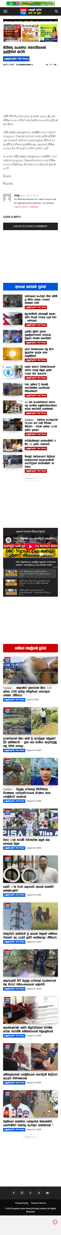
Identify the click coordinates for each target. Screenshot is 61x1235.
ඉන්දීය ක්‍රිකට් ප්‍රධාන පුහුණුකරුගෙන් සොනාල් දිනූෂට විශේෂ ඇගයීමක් (38, 335)
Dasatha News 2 (26, 64)
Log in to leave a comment (26, 207)
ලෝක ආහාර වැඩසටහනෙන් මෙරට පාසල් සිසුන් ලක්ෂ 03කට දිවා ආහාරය (40, 370)
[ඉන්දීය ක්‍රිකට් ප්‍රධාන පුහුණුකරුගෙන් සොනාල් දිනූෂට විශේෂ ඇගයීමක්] (12, 336)
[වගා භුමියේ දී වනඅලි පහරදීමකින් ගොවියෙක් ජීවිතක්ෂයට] (12, 389)
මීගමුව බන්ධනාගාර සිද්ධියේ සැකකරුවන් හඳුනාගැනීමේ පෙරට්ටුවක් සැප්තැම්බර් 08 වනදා (40, 461)
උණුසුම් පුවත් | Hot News (16, 58)
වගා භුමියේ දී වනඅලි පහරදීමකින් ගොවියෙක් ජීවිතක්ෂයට (37, 388)
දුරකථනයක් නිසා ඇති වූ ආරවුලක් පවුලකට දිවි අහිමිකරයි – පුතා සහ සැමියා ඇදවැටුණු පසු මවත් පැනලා (30, 742)
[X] (39, 1193)
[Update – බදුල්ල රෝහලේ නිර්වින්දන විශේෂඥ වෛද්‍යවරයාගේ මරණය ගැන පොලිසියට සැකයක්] (30, 771)
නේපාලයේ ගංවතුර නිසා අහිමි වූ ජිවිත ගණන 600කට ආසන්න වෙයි (41, 299)
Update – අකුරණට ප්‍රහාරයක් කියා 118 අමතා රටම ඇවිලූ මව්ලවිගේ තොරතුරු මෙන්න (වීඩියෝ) (27, 691)
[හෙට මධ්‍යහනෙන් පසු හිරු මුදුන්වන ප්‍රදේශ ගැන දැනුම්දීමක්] (12, 354)
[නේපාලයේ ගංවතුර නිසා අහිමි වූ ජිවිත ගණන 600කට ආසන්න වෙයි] (12, 301)
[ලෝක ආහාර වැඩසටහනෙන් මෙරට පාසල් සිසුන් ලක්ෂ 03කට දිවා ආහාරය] (12, 371)
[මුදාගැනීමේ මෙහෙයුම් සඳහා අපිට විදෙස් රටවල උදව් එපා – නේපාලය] (12, 318)
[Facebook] (13, 1193)
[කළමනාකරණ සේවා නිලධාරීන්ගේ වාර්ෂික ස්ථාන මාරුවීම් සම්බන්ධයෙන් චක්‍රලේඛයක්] (30, 1010)
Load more (29, 478)
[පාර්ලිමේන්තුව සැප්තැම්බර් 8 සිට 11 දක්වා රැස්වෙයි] (12, 445)
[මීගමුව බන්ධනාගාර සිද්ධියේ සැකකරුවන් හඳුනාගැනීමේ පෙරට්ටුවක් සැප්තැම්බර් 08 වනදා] (12, 461)
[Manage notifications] (55, 1221)
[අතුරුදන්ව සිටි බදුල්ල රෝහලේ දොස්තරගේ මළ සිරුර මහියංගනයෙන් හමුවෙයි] (30, 963)
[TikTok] (30, 1193)
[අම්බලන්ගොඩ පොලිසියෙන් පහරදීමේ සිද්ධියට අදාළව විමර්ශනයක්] (30, 1057)
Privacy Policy (21, 1203)
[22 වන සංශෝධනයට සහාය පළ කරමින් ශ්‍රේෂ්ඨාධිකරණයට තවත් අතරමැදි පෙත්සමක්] (12, 407)
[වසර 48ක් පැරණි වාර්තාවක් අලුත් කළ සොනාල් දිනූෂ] (30, 822)
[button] (5, 11)
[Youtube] (47, 1193)
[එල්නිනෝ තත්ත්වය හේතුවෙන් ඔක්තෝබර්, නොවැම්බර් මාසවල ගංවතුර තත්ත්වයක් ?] (30, 1104)
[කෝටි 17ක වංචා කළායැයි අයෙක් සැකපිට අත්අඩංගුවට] (30, 869)
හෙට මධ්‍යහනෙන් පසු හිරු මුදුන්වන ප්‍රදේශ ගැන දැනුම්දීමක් (39, 352)
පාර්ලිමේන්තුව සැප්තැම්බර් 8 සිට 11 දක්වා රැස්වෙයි (40, 442)
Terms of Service (38, 1203)
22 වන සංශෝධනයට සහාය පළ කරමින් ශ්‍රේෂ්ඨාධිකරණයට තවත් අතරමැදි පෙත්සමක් (41, 405)
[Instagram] (22, 1193)
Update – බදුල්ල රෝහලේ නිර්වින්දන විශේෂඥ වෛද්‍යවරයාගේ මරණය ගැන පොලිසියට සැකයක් (27, 792)
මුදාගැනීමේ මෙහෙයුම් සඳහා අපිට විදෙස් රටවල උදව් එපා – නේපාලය (40, 317)
